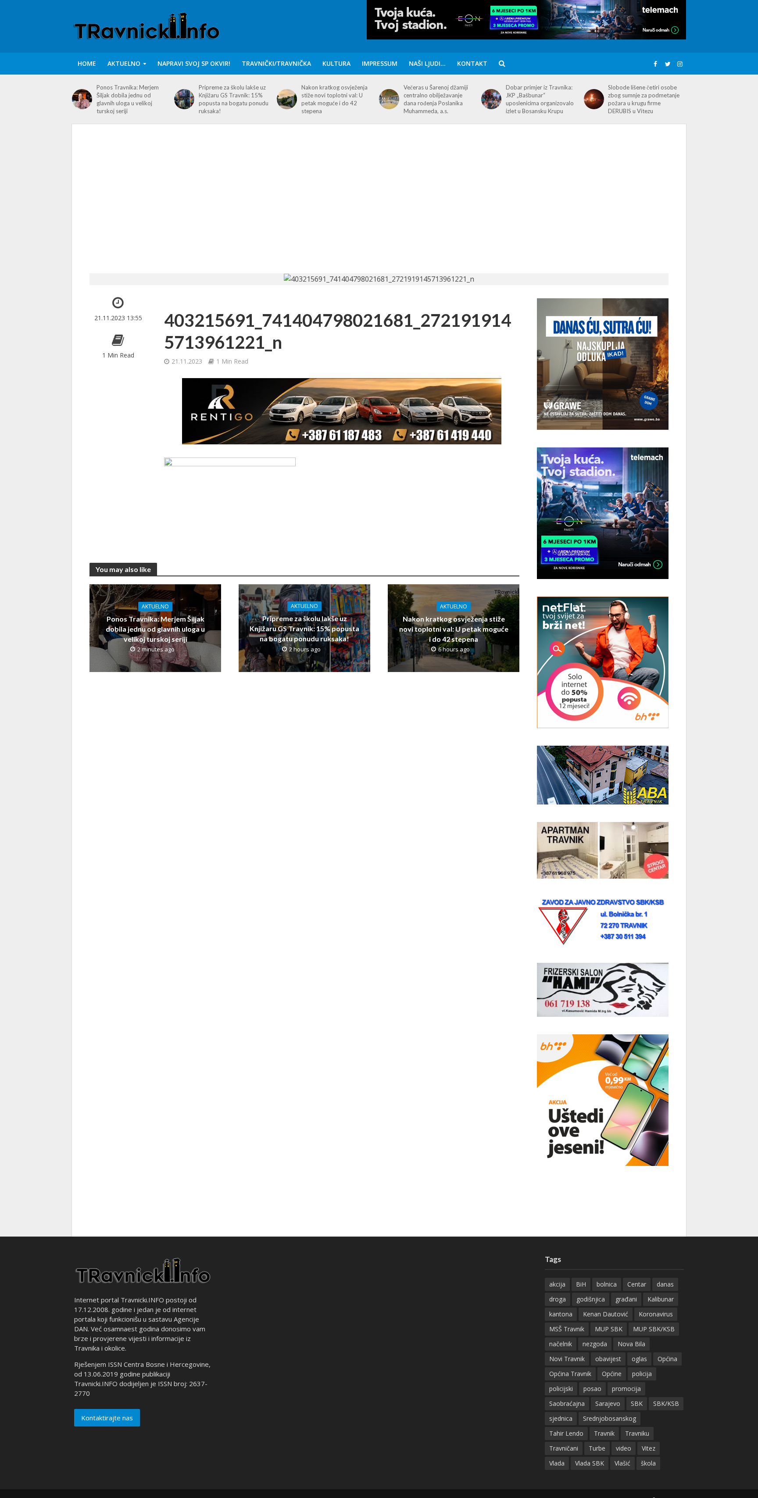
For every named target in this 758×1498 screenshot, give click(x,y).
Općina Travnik (570, 1373)
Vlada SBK (589, 1463)
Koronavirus (656, 1314)
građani (626, 1299)
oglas (639, 1359)
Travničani (563, 1448)
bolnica (607, 1284)
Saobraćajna (567, 1403)
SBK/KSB (666, 1403)
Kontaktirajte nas (107, 1417)
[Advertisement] (379, 207)
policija (642, 1373)
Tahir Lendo (566, 1433)
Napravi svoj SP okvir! (193, 63)
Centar (636, 1284)
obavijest (608, 1359)
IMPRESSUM (379, 63)
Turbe (597, 1448)
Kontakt (472, 63)
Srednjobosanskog (609, 1418)
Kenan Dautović (605, 1314)
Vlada (557, 1463)
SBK (637, 1403)
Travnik (604, 1433)
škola (648, 1463)
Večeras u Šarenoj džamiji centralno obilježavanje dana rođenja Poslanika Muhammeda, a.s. (436, 99)
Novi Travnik (567, 1359)
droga (557, 1299)
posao (592, 1388)
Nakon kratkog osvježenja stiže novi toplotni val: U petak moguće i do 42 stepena (334, 99)
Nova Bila (631, 1344)
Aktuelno (123, 63)
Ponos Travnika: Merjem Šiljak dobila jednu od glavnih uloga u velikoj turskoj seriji (128, 99)
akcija (557, 1284)
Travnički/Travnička (276, 63)
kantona (560, 1314)
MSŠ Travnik (566, 1329)
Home (87, 63)
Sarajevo (607, 1403)
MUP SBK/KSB (654, 1329)
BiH (581, 1284)
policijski (561, 1388)
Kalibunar (660, 1299)
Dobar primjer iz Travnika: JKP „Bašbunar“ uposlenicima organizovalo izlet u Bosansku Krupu (540, 99)
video (623, 1448)
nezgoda (595, 1344)
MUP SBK (608, 1329)
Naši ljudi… (427, 63)
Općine (612, 1373)
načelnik (560, 1344)
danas (665, 1284)
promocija (626, 1388)
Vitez (648, 1448)
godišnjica (590, 1299)
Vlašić (622, 1463)
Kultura (336, 63)
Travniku (637, 1433)
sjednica (560, 1418)
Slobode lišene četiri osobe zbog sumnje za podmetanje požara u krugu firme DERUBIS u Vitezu (643, 99)
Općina (667, 1359)
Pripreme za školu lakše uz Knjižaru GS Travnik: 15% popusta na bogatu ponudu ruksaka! (233, 99)
